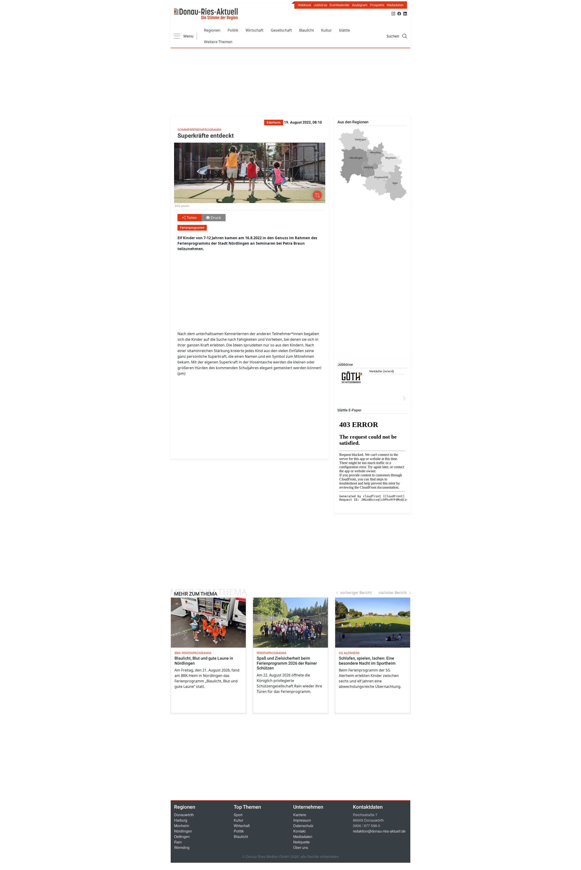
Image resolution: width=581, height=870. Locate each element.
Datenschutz (303, 825)
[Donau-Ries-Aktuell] (206, 14)
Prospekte (377, 5)
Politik (233, 30)
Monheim (181, 825)
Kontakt (299, 831)
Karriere (299, 814)
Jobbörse (320, 5)
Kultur (326, 30)
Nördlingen (183, 831)
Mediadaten (395, 5)
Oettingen (182, 836)
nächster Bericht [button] (393, 592)
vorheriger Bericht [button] (356, 592)
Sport (238, 814)
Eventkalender (340, 5)
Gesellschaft (281, 30)
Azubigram (359, 5)
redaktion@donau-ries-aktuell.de (379, 831)
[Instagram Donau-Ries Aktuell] (393, 13)
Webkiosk (304, 5)
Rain (178, 842)
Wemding (182, 847)
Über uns (300, 847)
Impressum (302, 820)
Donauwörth (184, 814)
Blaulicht (306, 30)
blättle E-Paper (349, 410)
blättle (344, 30)
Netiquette (301, 842)
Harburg (180, 820)
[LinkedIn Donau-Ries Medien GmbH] (405, 13)
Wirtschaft (254, 30)
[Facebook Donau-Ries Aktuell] (399, 13)
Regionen (212, 30)
